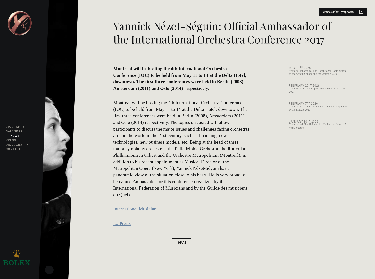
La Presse (122, 223)
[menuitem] (19, 23)
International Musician (134, 208)
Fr (8, 153)
